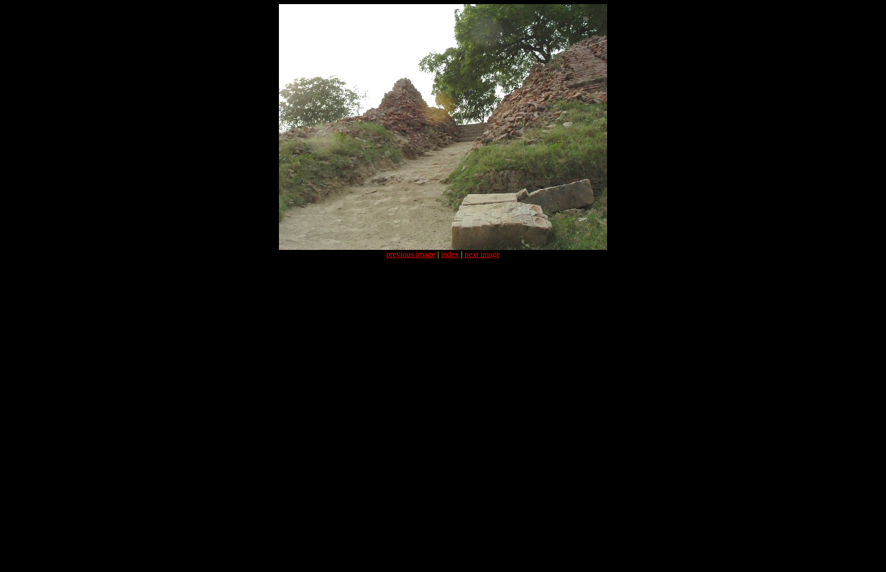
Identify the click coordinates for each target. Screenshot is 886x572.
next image (482, 254)
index (450, 254)
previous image (410, 254)
